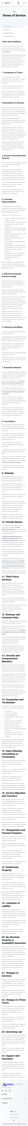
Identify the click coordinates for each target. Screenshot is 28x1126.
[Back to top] (14, 1120)
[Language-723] (19, 2)
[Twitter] (6, 1091)
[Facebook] (2, 1091)
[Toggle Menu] (2, 2)
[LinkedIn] (10, 1091)
